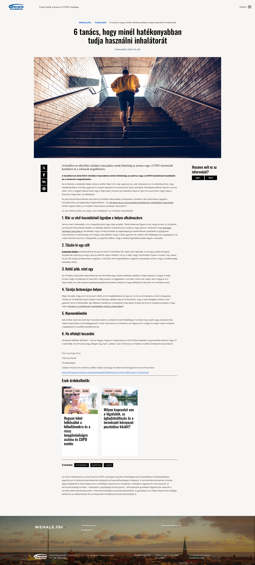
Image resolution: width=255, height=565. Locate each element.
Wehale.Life (85, 22)
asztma (96, 465)
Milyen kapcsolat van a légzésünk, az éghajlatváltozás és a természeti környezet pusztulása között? (119, 418)
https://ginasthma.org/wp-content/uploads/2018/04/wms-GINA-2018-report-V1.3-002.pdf (105, 372)
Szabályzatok (142, 555)
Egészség (87, 530)
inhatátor (82, 465)
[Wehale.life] (17, 7)
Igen (198, 178)
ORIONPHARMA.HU (171, 525)
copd (108, 465)
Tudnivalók (100, 22)
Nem (211, 178)
